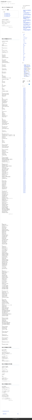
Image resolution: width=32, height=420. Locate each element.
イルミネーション (25, 37)
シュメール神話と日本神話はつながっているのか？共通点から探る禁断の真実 (27, 20)
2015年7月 (24, 191)
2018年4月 (24, 153)
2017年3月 (24, 168)
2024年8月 (24, 106)
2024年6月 (24, 108)
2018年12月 (24, 144)
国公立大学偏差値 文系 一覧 (7, 13)
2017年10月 (24, 160)
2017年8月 (24, 162)
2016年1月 (24, 184)
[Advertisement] (10, 32)
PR (23, 35)
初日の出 (24, 45)
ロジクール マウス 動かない (27, 74)
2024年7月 (24, 107)
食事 (23, 59)
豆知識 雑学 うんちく (6, 1)
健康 (23, 44)
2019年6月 (24, 137)
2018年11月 (24, 145)
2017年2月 (24, 169)
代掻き (25, 70)
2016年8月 (24, 176)
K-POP (24, 34)
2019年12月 (24, 130)
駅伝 (23, 60)
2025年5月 (24, 98)
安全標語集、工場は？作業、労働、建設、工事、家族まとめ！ (27, 66)
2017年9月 (24, 161)
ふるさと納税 (24, 43)
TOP (4, 3)
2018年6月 (24, 151)
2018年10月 (24, 146)
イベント (24, 36)
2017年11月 (24, 159)
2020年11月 (24, 128)
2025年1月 (24, 100)
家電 (23, 46)
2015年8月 (24, 190)
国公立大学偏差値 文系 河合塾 (7, 15)
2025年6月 (24, 97)
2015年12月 (24, 185)
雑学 (7, 9)
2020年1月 (24, 129)
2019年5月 (24, 138)
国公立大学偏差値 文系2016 (7, 16)
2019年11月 (24, 131)
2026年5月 (24, 90)
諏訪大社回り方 (26, 71)
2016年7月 (24, 177)
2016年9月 (24, 175)
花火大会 (24, 53)
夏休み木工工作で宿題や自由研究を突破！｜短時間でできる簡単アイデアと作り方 (27, 28)
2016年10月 (24, 174)
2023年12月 (24, 115)
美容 (23, 52)
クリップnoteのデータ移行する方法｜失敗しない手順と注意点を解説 (27, 15)
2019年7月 (24, 136)
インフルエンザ (25, 38)
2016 (24, 80)
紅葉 (23, 51)
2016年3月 (24, 182)
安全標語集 (25, 69)
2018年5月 (24, 152)
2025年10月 (24, 92)
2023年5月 (24, 123)
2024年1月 (24, 114)
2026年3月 (24, 91)
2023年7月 (24, 121)
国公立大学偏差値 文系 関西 (7, 14)
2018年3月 (24, 154)
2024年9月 (24, 105)
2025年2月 (24, 99)
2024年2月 (24, 113)
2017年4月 (24, 167)
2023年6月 (24, 122)
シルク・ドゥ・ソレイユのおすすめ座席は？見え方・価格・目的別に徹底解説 (27, 11)
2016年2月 (24, 183)
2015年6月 (24, 192)
